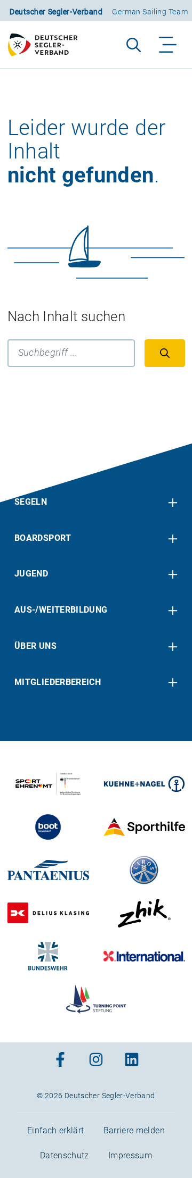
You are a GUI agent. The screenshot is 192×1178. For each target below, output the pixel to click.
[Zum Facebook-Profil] (60, 1061)
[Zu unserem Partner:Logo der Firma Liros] (144, 870)
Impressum (130, 1155)
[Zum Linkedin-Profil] (132, 1061)
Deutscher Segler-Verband (56, 11)
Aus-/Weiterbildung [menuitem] (60, 610)
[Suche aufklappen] (133, 45)
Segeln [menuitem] (30, 502)
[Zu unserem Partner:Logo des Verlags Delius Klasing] (48, 913)
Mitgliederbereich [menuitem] (57, 682)
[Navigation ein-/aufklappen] (168, 45)
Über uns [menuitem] (35, 646)
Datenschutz (64, 1155)
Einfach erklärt (55, 1130)
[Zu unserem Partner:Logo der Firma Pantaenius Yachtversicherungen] (48, 870)
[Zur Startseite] (47, 44)
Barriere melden (134, 1130)
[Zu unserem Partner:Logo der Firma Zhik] (144, 913)
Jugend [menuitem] (31, 574)
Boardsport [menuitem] (42, 538)
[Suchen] (165, 353)
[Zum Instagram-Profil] (96, 1061)
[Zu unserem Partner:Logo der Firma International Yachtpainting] (144, 956)
